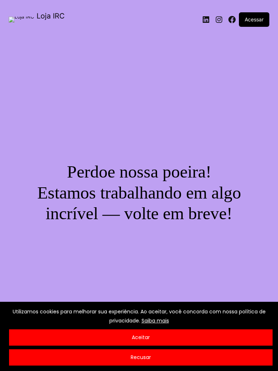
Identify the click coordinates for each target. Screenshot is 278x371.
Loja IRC (51, 16)
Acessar (254, 19)
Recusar (141, 357)
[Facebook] (232, 19)
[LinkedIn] (206, 19)
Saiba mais (155, 320)
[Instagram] (219, 19)
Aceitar (141, 337)
